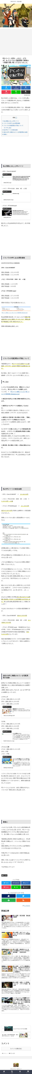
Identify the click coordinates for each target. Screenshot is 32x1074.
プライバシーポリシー (16, 1069)
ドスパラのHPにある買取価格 (11, 123)
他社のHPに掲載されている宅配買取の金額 (14, 132)
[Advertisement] (16, 42)
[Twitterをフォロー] (23, 896)
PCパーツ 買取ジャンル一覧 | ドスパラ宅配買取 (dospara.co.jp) (14, 312)
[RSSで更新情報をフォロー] (23, 900)
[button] (16, 117)
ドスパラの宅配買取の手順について (12, 125)
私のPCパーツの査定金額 (10, 130)
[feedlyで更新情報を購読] (9, 900)
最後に (4, 134)
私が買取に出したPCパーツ (10, 121)
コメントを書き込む (16, 1048)
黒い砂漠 (5, 875)
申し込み (7, 127)
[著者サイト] (9, 896)
